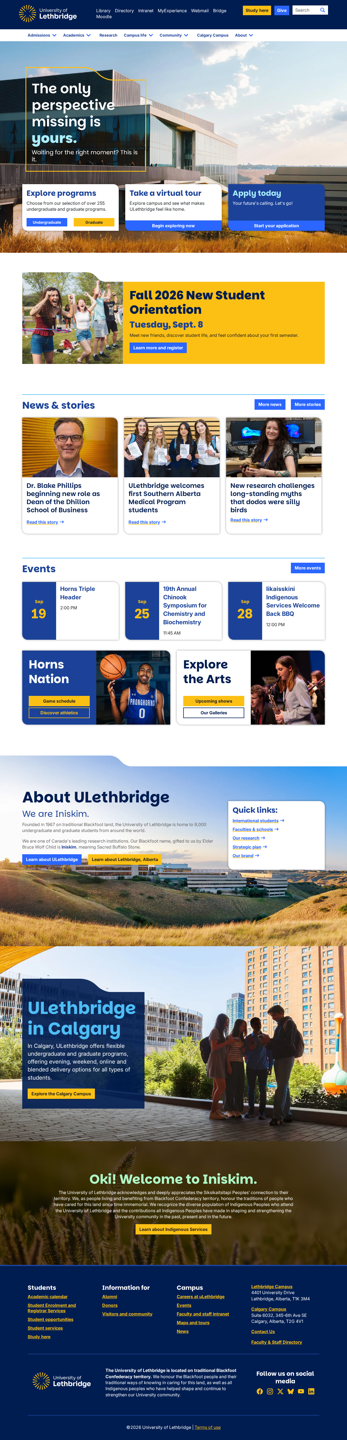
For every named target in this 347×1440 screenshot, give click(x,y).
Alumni (109, 1296)
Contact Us (263, 1331)
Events (184, 1305)
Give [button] (282, 10)
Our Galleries (214, 712)
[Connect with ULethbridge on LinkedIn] (311, 1391)
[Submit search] (322, 10)
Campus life (135, 35)
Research (108, 35)
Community (171, 35)
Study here (39, 1336)
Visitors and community (127, 1314)
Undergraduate (47, 222)
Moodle (104, 16)
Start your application (276, 225)
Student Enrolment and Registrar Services (52, 1308)
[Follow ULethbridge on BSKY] (290, 1391)
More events (308, 568)
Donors (110, 1305)
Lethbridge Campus (272, 1286)
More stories (308, 404)
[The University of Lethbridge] (62, 1380)
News (183, 1331)
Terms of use (208, 1427)
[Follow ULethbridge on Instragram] (270, 1391)
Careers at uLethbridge (200, 1296)
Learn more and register (158, 347)
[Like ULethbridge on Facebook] (259, 1391)
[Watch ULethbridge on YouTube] (301, 1391)
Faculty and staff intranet (203, 1314)
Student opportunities (50, 1319)
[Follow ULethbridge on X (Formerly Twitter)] (280, 1391)
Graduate (94, 222)
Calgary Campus (213, 35)
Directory (124, 10)
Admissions (39, 35)
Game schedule (59, 701)
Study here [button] (257, 10)
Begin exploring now (173, 225)
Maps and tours (193, 1322)
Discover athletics (59, 712)
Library (103, 10)
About (241, 35)
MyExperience (172, 10)
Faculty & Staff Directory (276, 1342)
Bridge (219, 10)
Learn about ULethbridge (52, 859)
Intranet (145, 10)
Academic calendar (48, 1296)
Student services (45, 1328)
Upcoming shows (213, 701)
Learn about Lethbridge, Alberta (125, 859)
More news (270, 404)
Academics (73, 35)
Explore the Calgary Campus (61, 1093)
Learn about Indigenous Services (173, 1229)
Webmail (200, 10)
